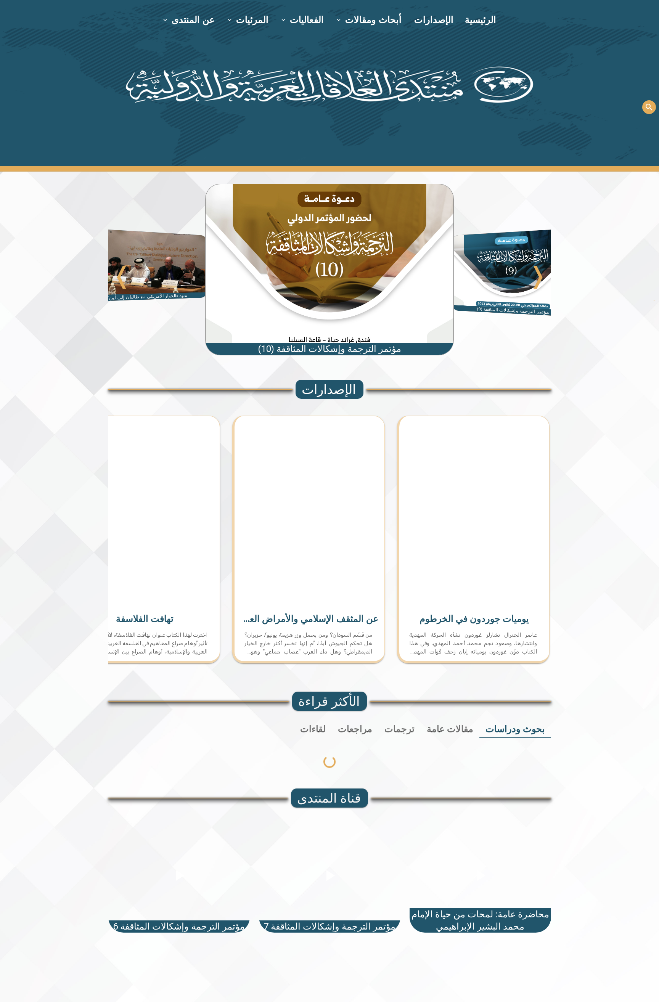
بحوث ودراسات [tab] (515, 729)
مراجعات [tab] (355, 729)
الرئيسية (480, 19)
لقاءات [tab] (313, 729)
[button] (369, 20)
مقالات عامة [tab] (450, 729)
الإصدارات (433, 19)
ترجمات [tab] (399, 729)
